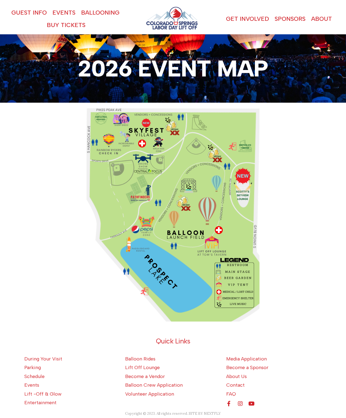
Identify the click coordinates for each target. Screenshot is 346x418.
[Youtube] (251, 403)
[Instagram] (240, 403)
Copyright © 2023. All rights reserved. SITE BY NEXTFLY (173, 413)
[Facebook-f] (229, 403)
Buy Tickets (66, 25)
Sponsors (290, 18)
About (321, 18)
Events (63, 12)
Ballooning (100, 12)
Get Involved (247, 18)
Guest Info (29, 12)
